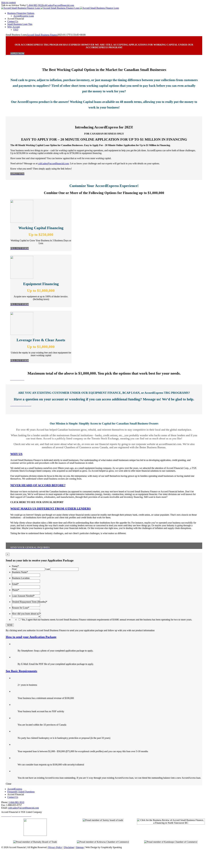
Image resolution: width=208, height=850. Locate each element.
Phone (15, 590)
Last (48, 569)
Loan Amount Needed (23, 596)
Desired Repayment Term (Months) (29, 601)
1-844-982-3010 (35, 5)
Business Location (21, 578)
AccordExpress (14, 789)
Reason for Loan (20, 607)
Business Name (20, 572)
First (14, 569)
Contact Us (12, 797)
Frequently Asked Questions (21, 791)
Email (15, 584)
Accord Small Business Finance (42, 34)
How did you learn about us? (26, 613)
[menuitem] (20, 13)
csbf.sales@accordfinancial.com (58, 5)
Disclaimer (69, 847)
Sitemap (80, 847)
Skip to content (8, 2)
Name (15, 566)
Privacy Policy (55, 847)
